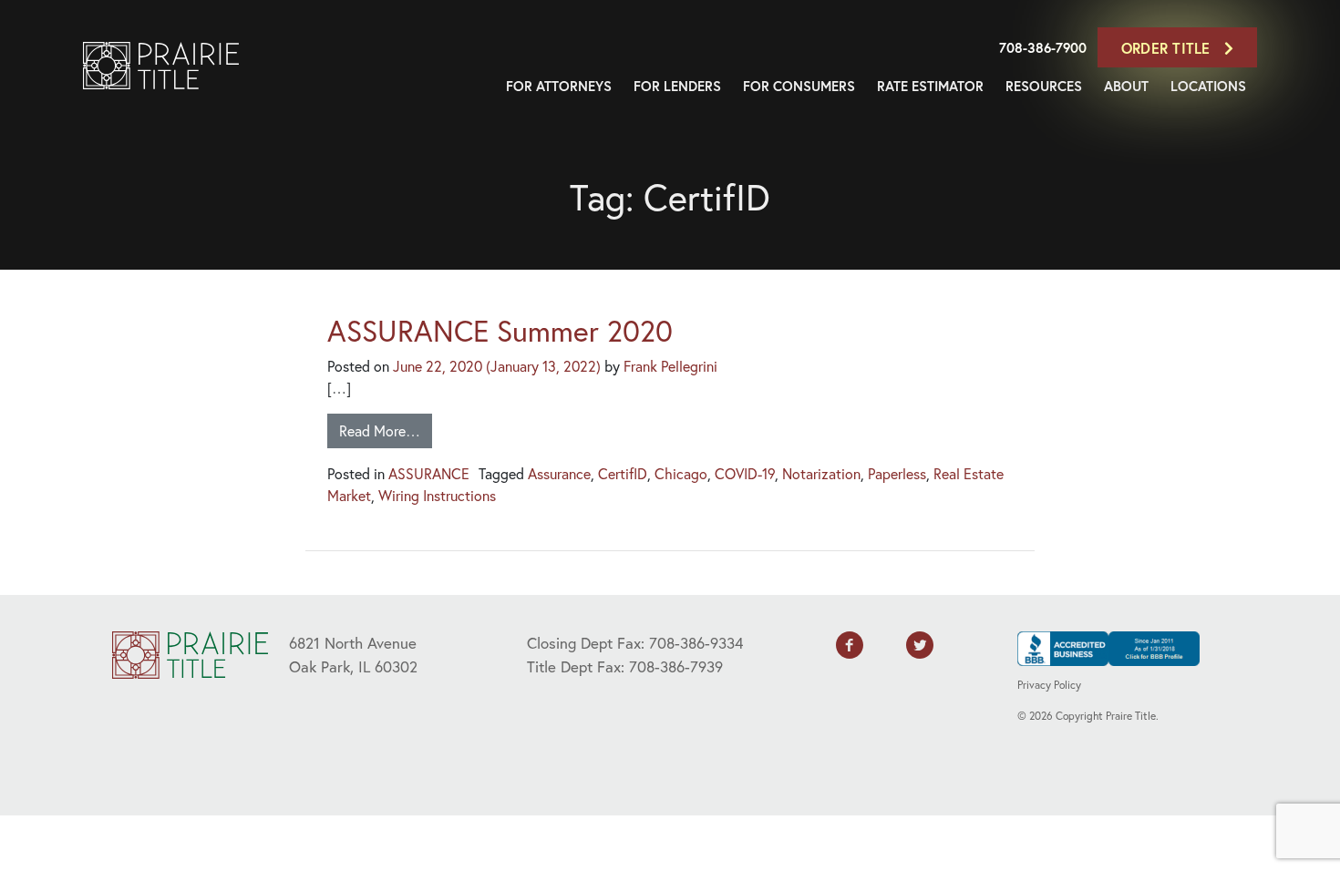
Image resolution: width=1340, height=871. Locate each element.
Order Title (1168, 47)
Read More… (379, 430)
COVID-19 (745, 473)
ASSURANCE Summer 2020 (500, 331)
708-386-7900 (1043, 47)
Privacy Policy (1049, 685)
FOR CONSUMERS (799, 86)
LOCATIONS (1208, 86)
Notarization (821, 473)
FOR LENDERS (677, 86)
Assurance (559, 473)
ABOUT (1126, 86)
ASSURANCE (428, 473)
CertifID (622, 473)
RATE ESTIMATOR (930, 86)
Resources (1043, 86)
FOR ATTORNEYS (559, 86)
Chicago (681, 473)
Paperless (897, 473)
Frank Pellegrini (670, 365)
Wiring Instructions (437, 495)
